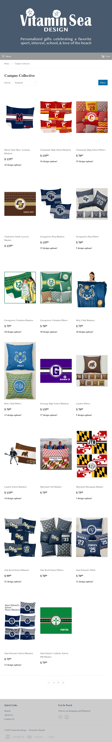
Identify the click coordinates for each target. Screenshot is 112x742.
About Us (8, 714)
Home (6, 63)
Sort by (7, 82)
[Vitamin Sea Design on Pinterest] (60, 717)
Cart (107, 56)
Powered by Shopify (37, 730)
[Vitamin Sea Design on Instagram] (67, 717)
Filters (103, 82)
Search (7, 710)
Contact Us (9, 718)
